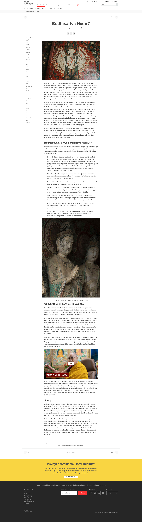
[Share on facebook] (68, 33)
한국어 (27, 76)
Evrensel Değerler (28, 8)
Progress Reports (29, 501)
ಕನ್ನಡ (27, 74)
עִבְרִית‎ (27, 61)
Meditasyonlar (51, 8)
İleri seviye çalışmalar (59, 5)
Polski (27, 96)
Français (28, 57)
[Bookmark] (74, 33)
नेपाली (27, 88)
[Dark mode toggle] (88, 1)
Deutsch (28, 47)
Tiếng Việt (28, 117)
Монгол (28, 81)
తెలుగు (27, 108)
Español (28, 52)
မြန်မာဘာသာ (29, 86)
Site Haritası (27, 494)
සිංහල (27, 103)
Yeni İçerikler (27, 499)
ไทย (27, 110)
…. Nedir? (37, 8)
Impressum (115, 512)
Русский (28, 100)
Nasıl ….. (43, 8)
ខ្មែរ (26, 71)
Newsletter (27, 497)
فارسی (27, 54)
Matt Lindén (76, 28)
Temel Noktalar (41, 5)
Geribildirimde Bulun (30, 490)
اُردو (26, 115)
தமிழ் (27, 105)
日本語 (27, 69)
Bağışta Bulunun (82, 5)
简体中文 (28, 120)
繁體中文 (28, 122)
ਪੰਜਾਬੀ (27, 91)
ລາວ (27, 78)
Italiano (28, 66)
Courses (26, 503)
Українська (29, 113)
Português (28, 98)
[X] (71, 33)
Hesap (115, 1)
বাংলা (27, 42)
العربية (27, 40)
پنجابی (26, 93)
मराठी (27, 83)
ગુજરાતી (28, 59)
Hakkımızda (71, 5)
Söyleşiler (59, 8)
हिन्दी (27, 64)
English (28, 49)
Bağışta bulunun (71, 477)
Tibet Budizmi (49, 5)
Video (107, 1)
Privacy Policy (28, 496)
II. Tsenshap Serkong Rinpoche (64, 28)
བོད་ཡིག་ (27, 44)
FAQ (25, 492)
